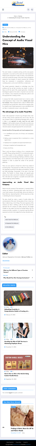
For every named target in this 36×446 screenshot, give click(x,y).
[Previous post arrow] (32, 270)
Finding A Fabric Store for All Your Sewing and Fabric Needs (17, 429)
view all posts (6, 260)
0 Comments (22, 32)
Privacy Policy (18, 442)
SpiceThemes (28, 444)
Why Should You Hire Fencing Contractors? (16, 278)
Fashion (5, 407)
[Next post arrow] (32, 278)
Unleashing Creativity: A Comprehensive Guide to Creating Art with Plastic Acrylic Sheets (16, 310)
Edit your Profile (25, 257)
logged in (11, 392)
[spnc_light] (32, 9)
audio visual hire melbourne (9, 27)
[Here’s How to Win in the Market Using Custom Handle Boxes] (18, 362)
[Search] (28, 9)
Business (5, 24)
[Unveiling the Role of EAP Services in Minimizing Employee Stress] (18, 330)
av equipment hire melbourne (21, 27)
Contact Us (25, 442)
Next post (5, 275)
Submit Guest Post (10, 442)
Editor (5, 32)
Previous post (6, 267)
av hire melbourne (9, 227)
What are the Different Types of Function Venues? (15, 271)
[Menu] (3, 9)
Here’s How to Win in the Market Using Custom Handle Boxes (16, 374)
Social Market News (16, 444)
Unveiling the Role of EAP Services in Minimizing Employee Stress (15, 342)
